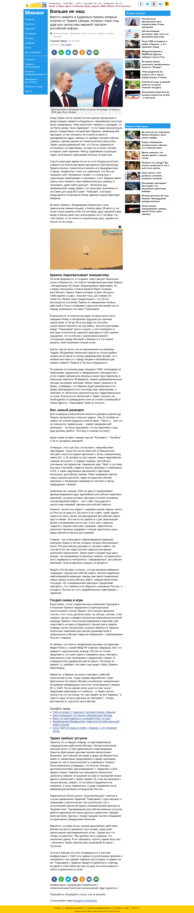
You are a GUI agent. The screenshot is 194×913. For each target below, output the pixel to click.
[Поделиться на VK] (89, 52)
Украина (101, 33)
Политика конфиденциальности (36, 72)
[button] (120, 226)
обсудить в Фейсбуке (85, 900)
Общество (30, 28)
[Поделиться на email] (75, 52)
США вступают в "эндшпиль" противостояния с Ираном (84, 712)
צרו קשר (28, 91)
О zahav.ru (30, 59)
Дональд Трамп (61, 33)
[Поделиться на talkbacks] (96, 52)
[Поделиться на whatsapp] (61, 52)
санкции (57, 36)
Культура (29, 38)
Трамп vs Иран (56, 6)
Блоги (28, 47)
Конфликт (30, 19)
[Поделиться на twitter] (68, 52)
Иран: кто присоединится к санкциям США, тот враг (82, 718)
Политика (29, 24)
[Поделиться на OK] (82, 52)
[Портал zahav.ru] (160, 4)
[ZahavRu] (153, 4)
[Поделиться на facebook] (54, 52)
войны (110, 33)
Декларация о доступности (32, 80)
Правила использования (32, 65)
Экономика (30, 33)
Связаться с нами (34, 86)
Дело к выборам (75, 6)
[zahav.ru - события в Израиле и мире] (147, 4)
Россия (92, 33)
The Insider (65, 44)
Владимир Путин (78, 33)
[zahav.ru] (140, 4)
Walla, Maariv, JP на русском (115, 6)
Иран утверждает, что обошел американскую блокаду (82, 715)
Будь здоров (92, 6)
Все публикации (33, 52)
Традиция (30, 43)
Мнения (34, 12)
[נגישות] (166, 4)
